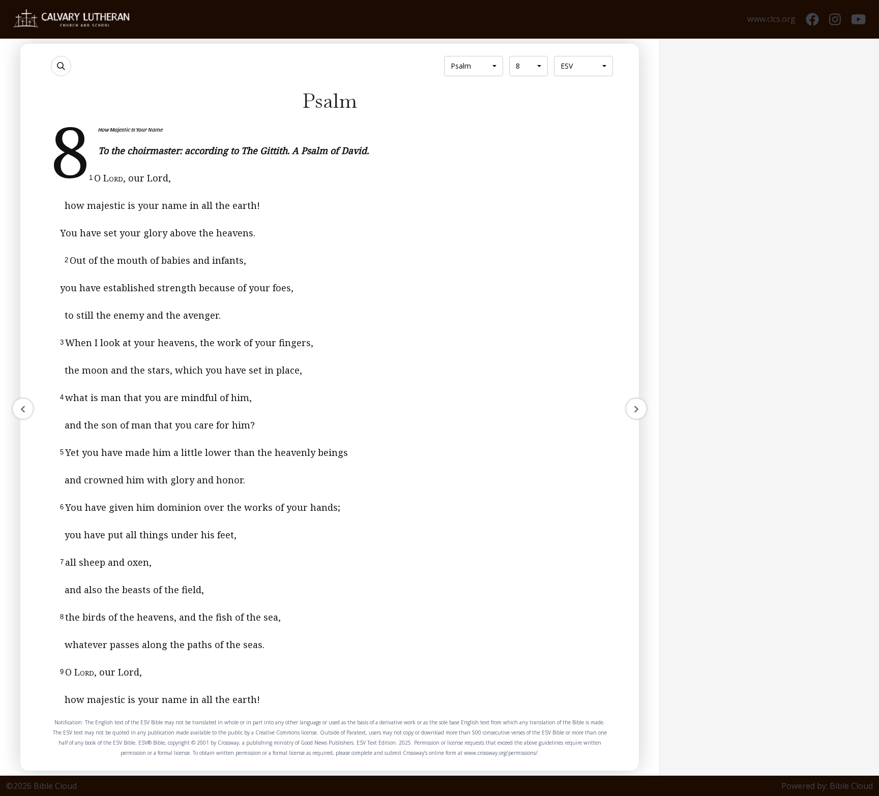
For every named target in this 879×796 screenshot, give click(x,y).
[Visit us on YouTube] (858, 19)
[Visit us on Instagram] (835, 19)
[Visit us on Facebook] (812, 19)
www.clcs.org (771, 18)
